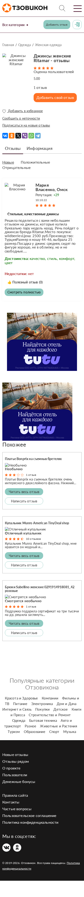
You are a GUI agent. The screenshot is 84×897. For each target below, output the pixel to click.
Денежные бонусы (18, 781)
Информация (39, 148)
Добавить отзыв (56, 24)
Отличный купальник (23, 533)
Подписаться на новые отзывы (26, 125)
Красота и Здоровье (21, 698)
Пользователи (14, 775)
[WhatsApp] (31, 135)
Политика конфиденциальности (30, 822)
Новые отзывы (15, 754)
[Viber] (25, 135)
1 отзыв (31, 474)
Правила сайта (15, 795)
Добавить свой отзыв (55, 97)
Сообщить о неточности (21, 118)
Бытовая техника (43, 720)
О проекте (11, 768)
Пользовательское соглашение (29, 815)
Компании (50, 698)
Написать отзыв (24, 501)
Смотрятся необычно (23, 601)
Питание (20, 704)
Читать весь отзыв (24, 492)
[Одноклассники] (11, 135)
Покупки (42, 709)
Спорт (54, 731)
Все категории (13, 25)
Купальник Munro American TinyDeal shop (37, 523)
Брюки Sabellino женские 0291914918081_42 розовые (39, 588)
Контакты (10, 802)
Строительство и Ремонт (50, 715)
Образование (35, 731)
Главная (8, 45)
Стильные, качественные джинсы (33, 214)
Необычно (14, 469)
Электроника (42, 704)
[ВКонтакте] (5, 135)
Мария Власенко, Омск (51, 187)
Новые (8, 162)
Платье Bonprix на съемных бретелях (33, 459)
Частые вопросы (17, 808)
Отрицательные (16, 167)
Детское (60, 709)
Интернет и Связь (17, 709)
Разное (30, 726)
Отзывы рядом (15, 761)
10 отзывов (33, 538)
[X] (18, 135)
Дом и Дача (67, 704)
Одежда (24, 45)
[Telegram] (38, 135)
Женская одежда (48, 45)
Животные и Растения (58, 726)
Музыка (69, 731)
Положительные (35, 162)
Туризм (14, 731)
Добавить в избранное (25, 111)
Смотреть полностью (24, 292)
